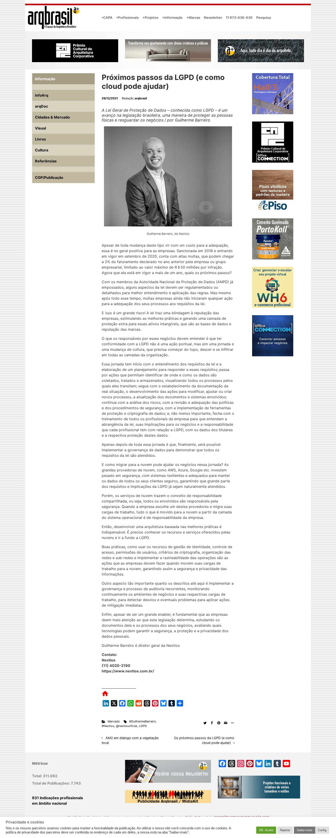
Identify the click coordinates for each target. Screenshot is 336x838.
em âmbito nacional (49, 803)
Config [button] (322, 830)
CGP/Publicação (49, 177)
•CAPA (106, 17)
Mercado (114, 721)
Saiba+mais (304, 830)
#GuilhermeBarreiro (142, 721)
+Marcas (193, 17)
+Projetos (150, 17)
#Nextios (108, 726)
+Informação (172, 17)
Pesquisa (263, 17)
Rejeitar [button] (285, 830)
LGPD (143, 726)
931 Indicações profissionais (57, 798)
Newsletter (213, 17)
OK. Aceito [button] (266, 830)
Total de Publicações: (51, 783)
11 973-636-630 (239, 17)
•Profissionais (127, 17)
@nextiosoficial (126, 726)
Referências (46, 161)
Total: (37, 776)
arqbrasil (141, 98)
